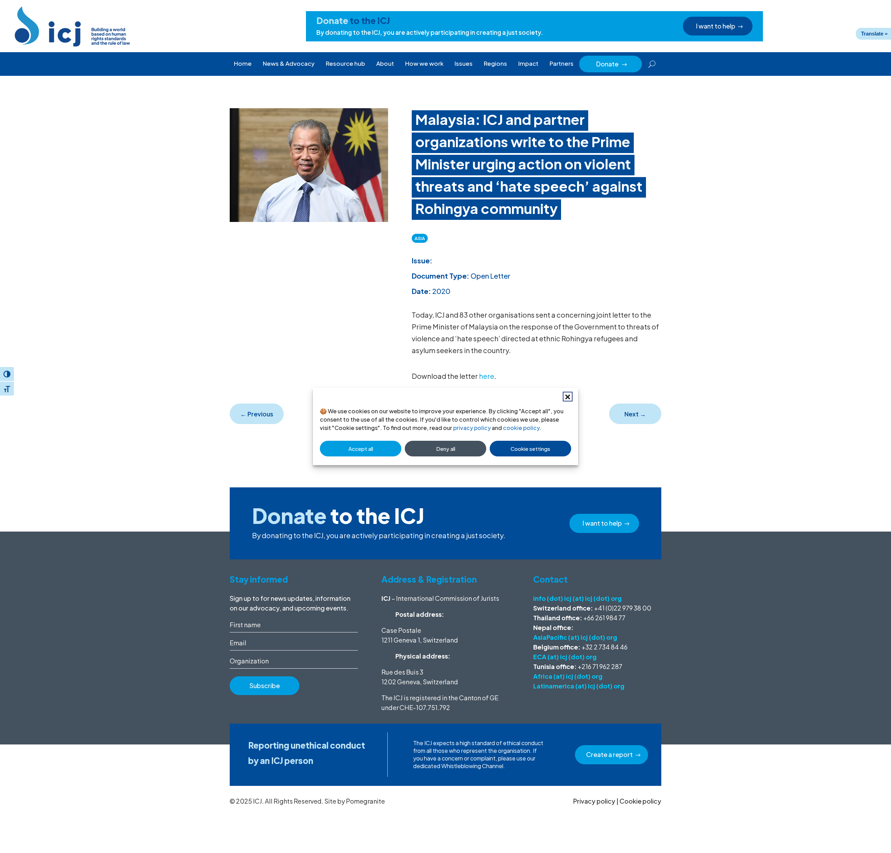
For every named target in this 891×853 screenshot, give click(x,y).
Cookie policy (640, 801)
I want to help (715, 26)
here (486, 376)
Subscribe (265, 685)
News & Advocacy (289, 63)
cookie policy (521, 427)
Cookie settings (530, 448)
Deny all (445, 448)
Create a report (609, 754)
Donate (612, 64)
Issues (464, 63)
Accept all (360, 448)
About (385, 63)
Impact (528, 63)
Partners (562, 63)
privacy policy (472, 427)
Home (243, 63)
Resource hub (345, 63)
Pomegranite (365, 801)
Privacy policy (594, 801)
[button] (567, 396)
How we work (424, 63)
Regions (495, 63)
